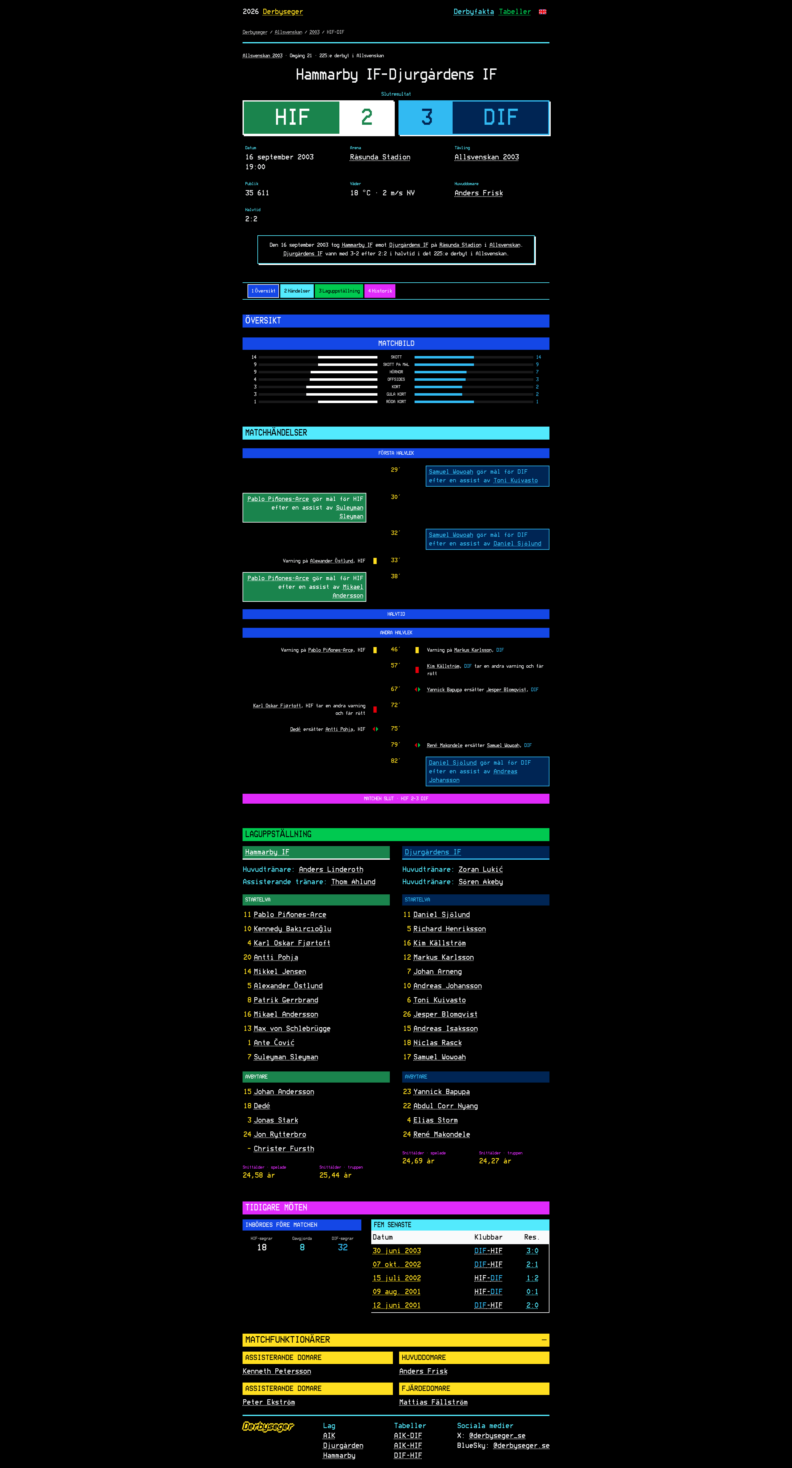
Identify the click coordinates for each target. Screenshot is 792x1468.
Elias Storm (435, 1120)
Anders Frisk (478, 193)
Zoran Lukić (480, 869)
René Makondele (444, 745)
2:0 (532, 1305)
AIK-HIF (408, 1445)
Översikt (263, 291)
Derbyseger (283, 11)
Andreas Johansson (447, 986)
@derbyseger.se (521, 1445)
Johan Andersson (284, 1092)
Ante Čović (274, 1043)
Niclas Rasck (437, 1043)
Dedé (295, 729)
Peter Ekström (269, 1402)
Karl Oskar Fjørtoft (277, 705)
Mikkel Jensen (280, 971)
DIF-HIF (408, 1455)
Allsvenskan (288, 32)
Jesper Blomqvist (506, 689)
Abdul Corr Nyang (445, 1106)
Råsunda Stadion (380, 157)
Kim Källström (443, 665)
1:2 (532, 1278)
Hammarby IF (357, 245)
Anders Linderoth (331, 869)
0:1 (532, 1291)
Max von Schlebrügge (292, 1028)
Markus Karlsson (472, 649)
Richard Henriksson (449, 929)
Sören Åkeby (480, 882)
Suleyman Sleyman (286, 1057)
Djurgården (343, 1445)
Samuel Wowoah (451, 471)
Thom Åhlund (353, 882)
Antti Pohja (339, 729)
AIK (329, 1436)
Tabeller (515, 11)
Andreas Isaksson (445, 1028)
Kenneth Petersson (277, 1371)
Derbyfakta (474, 11)
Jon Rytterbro (280, 1134)
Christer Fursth (284, 1149)
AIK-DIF (408, 1436)
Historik (380, 291)
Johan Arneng (437, 971)
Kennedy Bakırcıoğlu (292, 929)
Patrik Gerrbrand (286, 1000)
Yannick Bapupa (444, 689)
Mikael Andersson (286, 1014)
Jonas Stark (276, 1120)
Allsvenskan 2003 (262, 55)
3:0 (532, 1250)
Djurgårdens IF (408, 245)
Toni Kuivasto (515, 480)
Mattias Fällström (433, 1402)
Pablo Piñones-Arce (278, 499)
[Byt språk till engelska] (542, 12)
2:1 (532, 1264)
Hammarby (339, 1455)
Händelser (297, 291)
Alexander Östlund (331, 560)
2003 (314, 32)
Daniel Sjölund (517, 543)
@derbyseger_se (497, 1436)
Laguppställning (339, 291)
